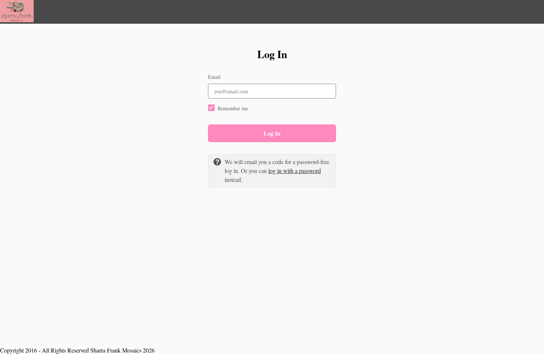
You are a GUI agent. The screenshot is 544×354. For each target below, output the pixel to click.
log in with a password (294, 170)
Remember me (233, 108)
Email (214, 76)
